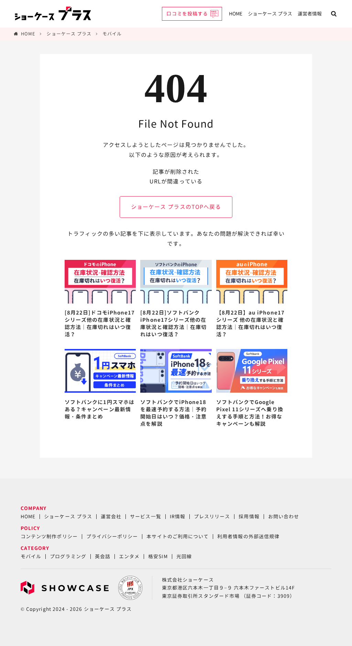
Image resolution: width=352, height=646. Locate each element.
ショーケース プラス (270, 13)
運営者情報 (310, 13)
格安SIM (157, 556)
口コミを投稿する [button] (187, 13)
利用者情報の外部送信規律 (248, 536)
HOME (235, 13)
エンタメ (129, 556)
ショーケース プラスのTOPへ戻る (176, 207)
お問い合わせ (283, 516)
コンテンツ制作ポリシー (49, 536)
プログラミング (68, 556)
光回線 (184, 556)
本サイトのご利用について (177, 536)
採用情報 (249, 516)
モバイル (112, 34)
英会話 (102, 556)
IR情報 (177, 516)
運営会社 (111, 516)
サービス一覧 (145, 516)
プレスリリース (212, 516)
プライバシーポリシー (112, 536)
